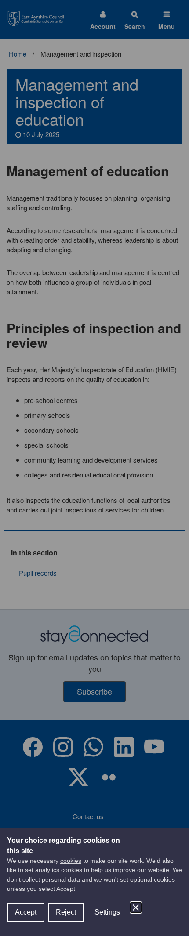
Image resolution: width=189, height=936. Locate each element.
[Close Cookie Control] (136, 907)
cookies (70, 860)
